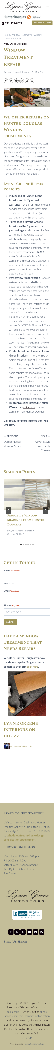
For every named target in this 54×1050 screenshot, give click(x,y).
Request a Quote (42, 23)
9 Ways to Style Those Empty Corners (41, 443)
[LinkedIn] (11, 80)
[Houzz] (41, 932)
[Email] (27, 80)
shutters (18, 1016)
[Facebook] (6, 80)
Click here (29, 407)
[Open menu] (47, 7)
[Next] (45, 510)
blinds (43, 1011)
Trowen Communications (34, 1044)
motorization (42, 1016)
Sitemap (27, 1037)
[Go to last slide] (8, 510)
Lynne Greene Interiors (17, 72)
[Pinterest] (16, 80)
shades (8, 1016)
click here (32, 666)
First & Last (9, 583)
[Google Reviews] (23, 932)
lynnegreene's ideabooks (21, 746)
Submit (10, 622)
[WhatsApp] (21, 80)
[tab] (21, 544)
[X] (32, 80)
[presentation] (27, 494)
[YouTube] (29, 932)
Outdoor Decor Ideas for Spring (13, 441)
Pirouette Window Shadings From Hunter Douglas (26, 520)
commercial (13, 1011)
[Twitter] (17, 932)
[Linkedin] (35, 932)
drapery (29, 1016)
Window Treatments (16, 44)
